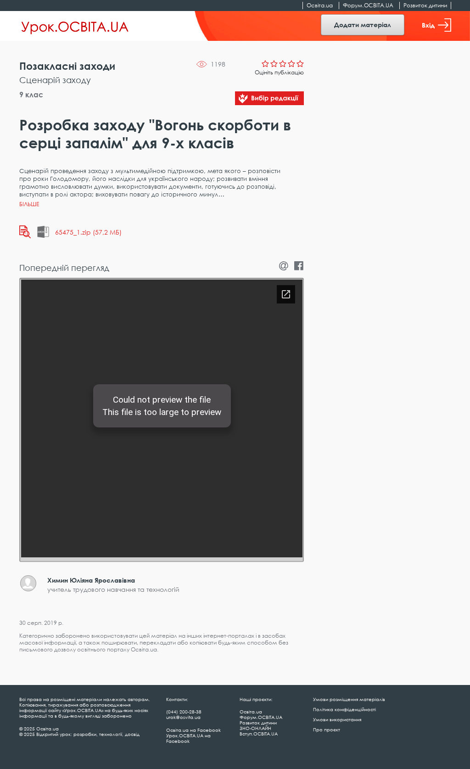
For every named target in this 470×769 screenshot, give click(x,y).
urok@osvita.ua (183, 717)
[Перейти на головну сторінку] (75, 26)
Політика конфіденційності (344, 709)
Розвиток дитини (425, 5)
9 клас (31, 94)
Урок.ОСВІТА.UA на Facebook (188, 738)
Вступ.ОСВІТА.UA (259, 733)
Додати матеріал (362, 24)
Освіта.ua (320, 5)
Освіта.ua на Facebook (193, 730)
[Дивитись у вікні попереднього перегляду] (25, 231)
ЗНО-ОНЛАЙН (255, 728)
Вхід (428, 25)
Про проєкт (326, 729)
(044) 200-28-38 (183, 711)
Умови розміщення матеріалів (349, 699)
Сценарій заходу (55, 80)
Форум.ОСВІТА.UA (368, 5)
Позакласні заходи (67, 66)
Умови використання (337, 719)
